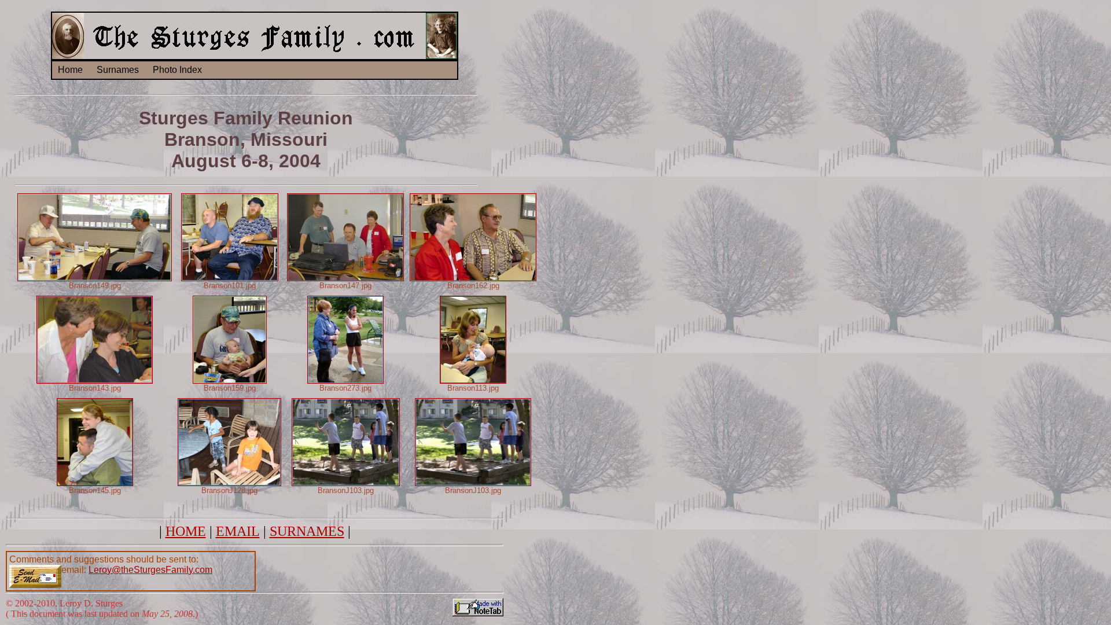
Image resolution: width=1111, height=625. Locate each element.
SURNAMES (307, 531)
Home (70, 70)
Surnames (118, 70)
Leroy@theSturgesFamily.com (150, 570)
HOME (185, 531)
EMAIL (238, 531)
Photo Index (177, 70)
